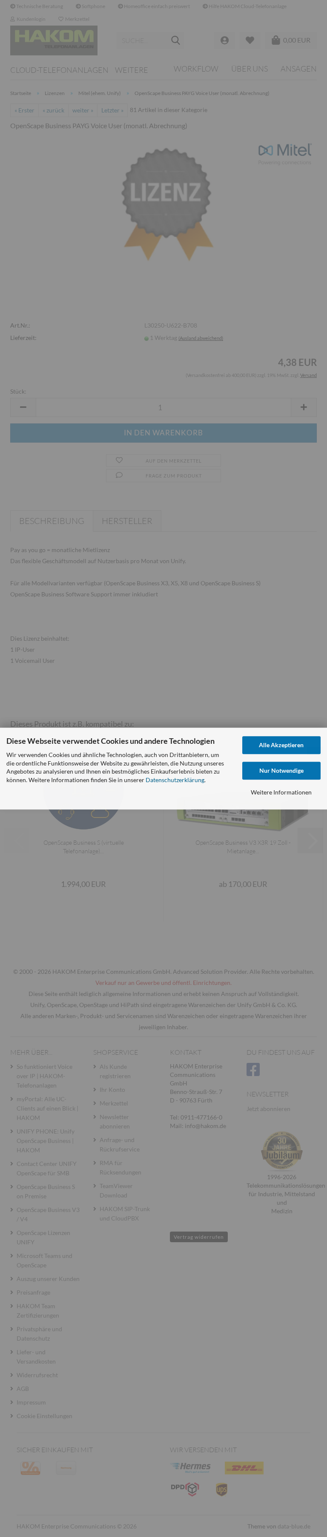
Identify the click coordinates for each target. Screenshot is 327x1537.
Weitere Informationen (281, 792)
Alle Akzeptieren (281, 744)
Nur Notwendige (281, 770)
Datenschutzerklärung (175, 779)
